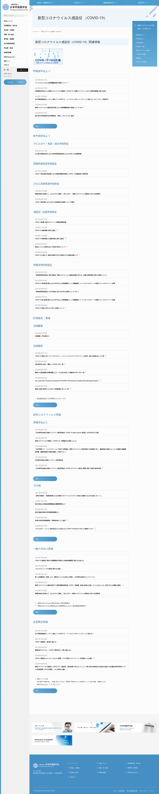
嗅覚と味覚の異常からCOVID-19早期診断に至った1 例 (52, 387)
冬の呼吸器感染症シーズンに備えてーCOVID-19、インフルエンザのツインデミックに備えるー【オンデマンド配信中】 (72, 97)
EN (8, 69)
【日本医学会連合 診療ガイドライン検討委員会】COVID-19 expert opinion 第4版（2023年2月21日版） (67, 431)
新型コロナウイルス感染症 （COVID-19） (145, 27)
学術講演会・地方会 (134, 763)
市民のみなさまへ (133, 772)
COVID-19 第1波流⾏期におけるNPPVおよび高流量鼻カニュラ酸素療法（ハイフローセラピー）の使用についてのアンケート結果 (75, 298)
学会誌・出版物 (74, 768)
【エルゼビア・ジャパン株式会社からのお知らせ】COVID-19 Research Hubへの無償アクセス (64, 527)
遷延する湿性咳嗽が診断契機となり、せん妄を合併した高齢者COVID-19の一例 (59, 371)
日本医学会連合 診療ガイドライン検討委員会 (49, 458)
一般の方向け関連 (141, 54)
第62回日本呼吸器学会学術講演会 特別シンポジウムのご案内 (54, 114)
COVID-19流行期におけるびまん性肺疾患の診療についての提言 (54, 200)
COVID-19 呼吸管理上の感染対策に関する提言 (49, 237)
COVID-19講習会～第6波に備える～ (46, 640)
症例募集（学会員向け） (42, 334)
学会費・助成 (74, 772)
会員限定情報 (139, 42)
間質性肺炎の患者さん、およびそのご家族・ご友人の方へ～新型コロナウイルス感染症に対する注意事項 (67, 591)
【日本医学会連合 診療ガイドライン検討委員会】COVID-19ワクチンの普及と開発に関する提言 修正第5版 (68, 466)
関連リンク (7, 61)
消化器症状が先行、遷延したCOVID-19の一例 (49, 362)
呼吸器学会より (140, 35)
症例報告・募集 (140, 46)
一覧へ (37, 126)
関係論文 (138, 58)
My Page (15, 82)
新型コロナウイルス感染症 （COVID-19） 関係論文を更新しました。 (56, 439)
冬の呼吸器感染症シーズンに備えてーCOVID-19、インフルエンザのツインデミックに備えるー (64, 632)
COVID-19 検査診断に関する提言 (45, 228)
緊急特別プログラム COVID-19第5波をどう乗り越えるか (53, 648)
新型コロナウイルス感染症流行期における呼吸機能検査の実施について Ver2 (59, 106)
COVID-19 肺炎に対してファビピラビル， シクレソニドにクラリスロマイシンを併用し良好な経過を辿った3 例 (69, 354)
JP (4, 69)
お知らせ (6, 65)
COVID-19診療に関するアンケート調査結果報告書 (50, 220)
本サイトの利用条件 (119, 791)
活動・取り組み (103, 768)
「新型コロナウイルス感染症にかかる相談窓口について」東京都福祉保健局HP (61, 606)
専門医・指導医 (133, 768)
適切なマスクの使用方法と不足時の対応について (50, 245)
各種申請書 (102, 772)
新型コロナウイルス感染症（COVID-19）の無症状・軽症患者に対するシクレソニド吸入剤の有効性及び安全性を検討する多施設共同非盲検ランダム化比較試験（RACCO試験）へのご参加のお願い (80, 666)
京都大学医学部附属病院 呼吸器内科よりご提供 (50, 518)
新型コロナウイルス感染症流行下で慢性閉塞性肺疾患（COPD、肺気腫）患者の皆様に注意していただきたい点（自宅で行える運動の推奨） (78, 583)
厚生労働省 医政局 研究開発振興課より (47, 510)
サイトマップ (8, 76)
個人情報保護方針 (132, 791)
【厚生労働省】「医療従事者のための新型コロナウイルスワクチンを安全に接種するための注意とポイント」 (69, 494)
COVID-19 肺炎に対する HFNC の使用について (49, 306)
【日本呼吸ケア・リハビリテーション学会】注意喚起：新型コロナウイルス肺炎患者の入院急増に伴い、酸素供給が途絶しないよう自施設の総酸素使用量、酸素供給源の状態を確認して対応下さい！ (80, 449)
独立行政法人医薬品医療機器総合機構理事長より (50, 502)
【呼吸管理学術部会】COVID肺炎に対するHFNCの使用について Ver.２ (57, 290)
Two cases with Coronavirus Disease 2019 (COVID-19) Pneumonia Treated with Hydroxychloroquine (67, 379)
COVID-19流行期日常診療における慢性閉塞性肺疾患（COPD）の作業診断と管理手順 (61, 172)
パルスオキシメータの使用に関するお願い (48, 567)
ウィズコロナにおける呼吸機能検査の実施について (51, 81)
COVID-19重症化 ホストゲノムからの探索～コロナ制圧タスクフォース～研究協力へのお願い (64, 656)
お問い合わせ (8, 73)
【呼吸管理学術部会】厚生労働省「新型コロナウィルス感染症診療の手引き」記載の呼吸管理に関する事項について (71, 273)
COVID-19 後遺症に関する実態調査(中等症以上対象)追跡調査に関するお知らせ (59, 559)
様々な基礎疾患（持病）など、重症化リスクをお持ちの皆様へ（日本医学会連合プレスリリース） (65, 575)
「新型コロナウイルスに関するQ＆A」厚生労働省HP (53, 603)
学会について (103, 763)
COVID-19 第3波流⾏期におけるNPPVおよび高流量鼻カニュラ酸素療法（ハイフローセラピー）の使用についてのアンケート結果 (75, 281)
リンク (151, 791)
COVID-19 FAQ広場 (141, 62)
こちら (46, 684)
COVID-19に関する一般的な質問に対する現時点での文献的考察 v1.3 (56, 253)
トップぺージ (74, 763)
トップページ (35, 31)
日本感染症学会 (41, 398)
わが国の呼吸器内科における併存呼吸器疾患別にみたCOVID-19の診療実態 (58, 152)
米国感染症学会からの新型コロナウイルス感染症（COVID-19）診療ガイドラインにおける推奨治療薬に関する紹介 (70, 89)
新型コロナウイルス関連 (142, 50)
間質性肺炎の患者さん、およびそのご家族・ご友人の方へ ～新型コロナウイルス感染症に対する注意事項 (67, 192)
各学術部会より (140, 39)
